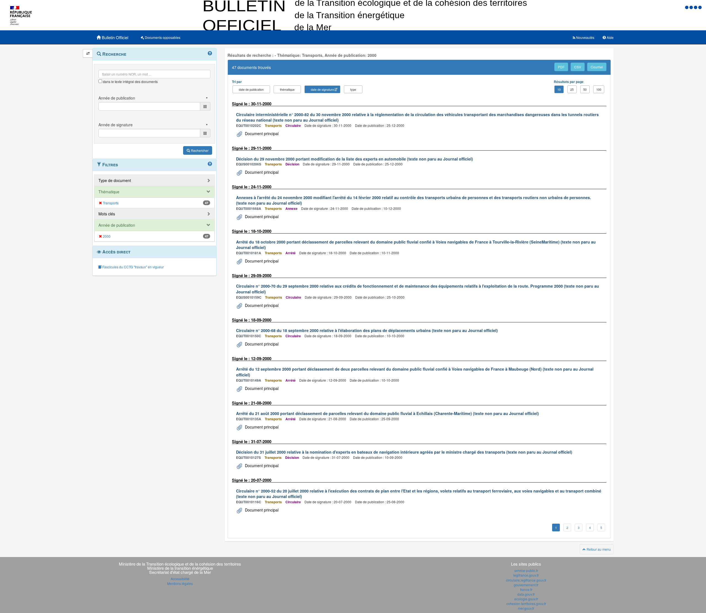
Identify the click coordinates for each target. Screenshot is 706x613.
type (353, 89)
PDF (561, 67)
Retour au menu (598, 549)
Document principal (261, 133)
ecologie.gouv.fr (526, 598)
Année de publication (116, 225)
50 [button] (585, 89)
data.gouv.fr (526, 594)
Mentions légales (180, 583)
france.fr (526, 589)
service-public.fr (526, 570)
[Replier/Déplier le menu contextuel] (88, 53)
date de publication (251, 89)
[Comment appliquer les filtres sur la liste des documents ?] (210, 164)
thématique (287, 89)
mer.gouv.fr (526, 608)
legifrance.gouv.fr (526, 575)
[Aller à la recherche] (696, 7)
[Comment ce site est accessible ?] (687, 7)
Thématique (108, 191)
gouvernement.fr (526, 584)
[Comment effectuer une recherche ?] (210, 53)
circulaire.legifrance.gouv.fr (526, 580)
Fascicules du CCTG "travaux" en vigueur (132, 266)
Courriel (597, 67)
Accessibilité (180, 578)
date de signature (322, 89)
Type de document (114, 180)
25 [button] (572, 89)
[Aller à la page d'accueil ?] (700, 7)
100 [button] (598, 89)
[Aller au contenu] (691, 7)
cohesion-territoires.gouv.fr (526, 603)
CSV (577, 67)
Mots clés (106, 213)
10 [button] (559, 89)
